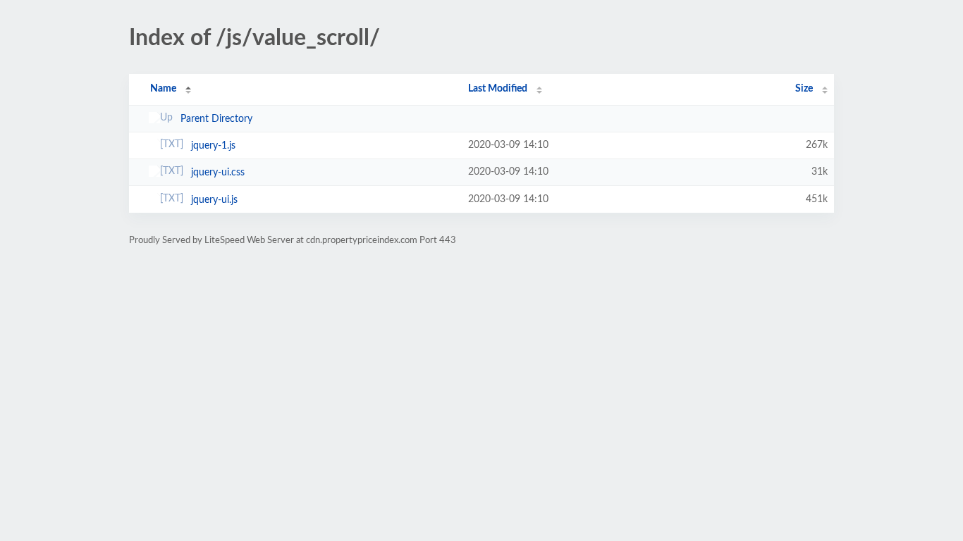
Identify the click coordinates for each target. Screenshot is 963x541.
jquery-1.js (213, 146)
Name (163, 89)
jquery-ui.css (218, 173)
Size (804, 89)
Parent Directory (216, 119)
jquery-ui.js (214, 200)
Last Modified (497, 89)
